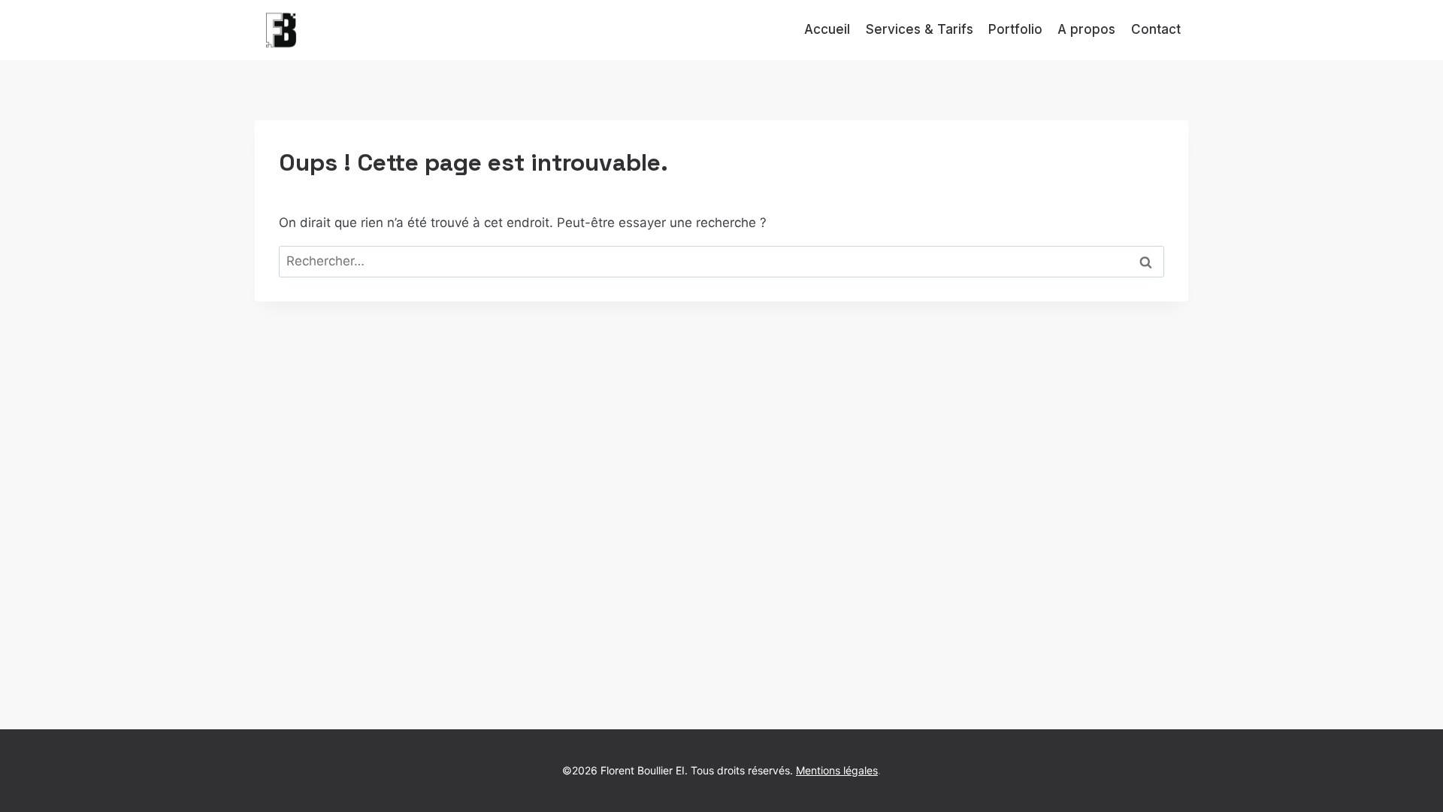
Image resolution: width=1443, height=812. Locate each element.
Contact (1156, 29)
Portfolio (1015, 29)
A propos (1086, 29)
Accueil (827, 29)
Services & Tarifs (919, 29)
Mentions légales (837, 770)
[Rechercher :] (721, 260)
